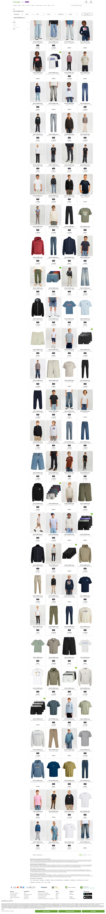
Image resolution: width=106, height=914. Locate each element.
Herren (57, 898)
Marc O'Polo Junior (80, 880)
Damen (57, 897)
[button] (91, 1)
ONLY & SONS (36, 880)
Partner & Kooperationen (15, 897)
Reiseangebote (72, 898)
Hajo (45, 882)
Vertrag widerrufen (41, 897)
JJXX (31, 880)
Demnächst (72, 894)
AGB (25, 893)
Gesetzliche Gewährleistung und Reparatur (46, 898)
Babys (57, 894)
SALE (14, 29)
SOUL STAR (38, 882)
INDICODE (48, 880)
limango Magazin (13, 895)
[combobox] (81, 5)
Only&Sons (42, 880)
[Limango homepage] (16, 1)
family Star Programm (14, 893)
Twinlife (48, 882)
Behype (52, 880)
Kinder (14, 22)
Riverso (86, 880)
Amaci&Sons (66, 880)
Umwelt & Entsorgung (42, 895)
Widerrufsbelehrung (28, 894)
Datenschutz (26, 895)
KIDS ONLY (32, 882)
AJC (42, 882)
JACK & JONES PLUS (59, 880)
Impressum (26, 898)
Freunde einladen (13, 894)
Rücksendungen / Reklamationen (44, 894)
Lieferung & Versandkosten (43, 893)
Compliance (26, 897)
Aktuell (71, 893)
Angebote (57, 893)
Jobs (11, 898)
